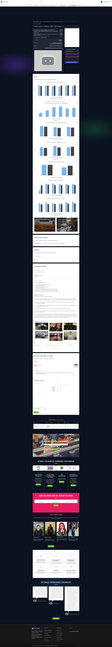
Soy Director (56, 348)
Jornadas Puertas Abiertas (48, 630)
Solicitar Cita (62, 243)
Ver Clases (51, 546)
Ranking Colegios (59, 637)
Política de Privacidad (47, 645)
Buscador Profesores (60, 633)
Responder (74, 375)
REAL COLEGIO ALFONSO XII (38, 475)
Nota (53, 99)
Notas (57, 5)
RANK (76, 365)
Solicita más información (72, 62)
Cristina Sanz (36, 537)
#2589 (76, 366)
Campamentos (36, 5)
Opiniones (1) (60, 26)
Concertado (53, 446)
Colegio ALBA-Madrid (55, 603)
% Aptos (59, 99)
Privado (59, 446)
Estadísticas (56, 570)
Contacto (80, 5)
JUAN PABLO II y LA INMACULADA (73, 475)
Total (58, 120)
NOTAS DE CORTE (61, 219)
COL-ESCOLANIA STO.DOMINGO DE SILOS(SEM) (50, 476)
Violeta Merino (60, 537)
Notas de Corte (65, 426)
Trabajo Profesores (51, 5)
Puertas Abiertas (46, 26)
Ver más (38, 484)
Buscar (30, 5)
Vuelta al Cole (71, 426)
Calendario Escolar (44, 37)
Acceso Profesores (59, 635)
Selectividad (61, 426)
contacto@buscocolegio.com (75, 631)
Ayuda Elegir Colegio (62, 5)
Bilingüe (64, 446)
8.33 (76, 364)
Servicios (51, 26)
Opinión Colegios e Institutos (71, 560)
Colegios (72, 5)
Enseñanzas (36, 26)
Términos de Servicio (54, 645)
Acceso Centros (59, 630)
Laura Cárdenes (71, 537)
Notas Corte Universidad (47, 637)
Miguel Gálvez (48, 537)
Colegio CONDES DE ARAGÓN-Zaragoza (74, 614)
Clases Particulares (43, 5)
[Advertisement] (56, 13)
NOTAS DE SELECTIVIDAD (41, 219)
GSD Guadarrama (61, 475)
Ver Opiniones (56, 618)
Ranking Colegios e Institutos (56, 560)
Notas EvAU (40, 26)
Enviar (37, 412)
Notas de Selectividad (71, 570)
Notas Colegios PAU (47, 635)
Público (48, 446)
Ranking (55, 120)
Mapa (55, 26)
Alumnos (55, 99)
